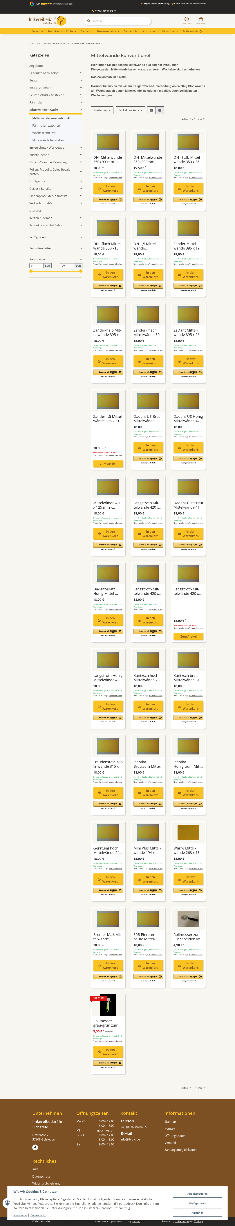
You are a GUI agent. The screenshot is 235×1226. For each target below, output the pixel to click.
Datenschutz (38, 1215)
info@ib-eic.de (130, 1139)
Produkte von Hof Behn (45, 225)
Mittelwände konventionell (51, 118)
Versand (170, 1143)
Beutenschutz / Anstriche (46, 95)
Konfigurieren (197, 1203)
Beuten (34, 80)
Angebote (36, 66)
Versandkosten (115, 177)
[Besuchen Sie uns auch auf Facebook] (35, 1147)
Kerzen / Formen (40, 218)
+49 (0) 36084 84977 (105, 10)
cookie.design (182, 1221)
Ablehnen (197, 1212)
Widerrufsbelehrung (46, 1183)
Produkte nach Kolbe (43, 73)
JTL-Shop (198, 1221)
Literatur (35, 211)
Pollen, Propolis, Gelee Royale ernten (49, 172)
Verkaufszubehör (41, 203)
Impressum (20, 1215)
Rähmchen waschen (46, 125)
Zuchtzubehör (39, 155)
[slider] (31, 271)
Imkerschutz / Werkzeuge (46, 147)
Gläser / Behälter (41, 189)
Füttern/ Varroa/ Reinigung (48, 162)
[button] (187, 21)
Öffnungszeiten (175, 1136)
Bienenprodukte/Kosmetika (48, 196)
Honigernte (37, 181)
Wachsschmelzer (44, 133)
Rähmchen (36, 102)
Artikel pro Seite (129, 110)
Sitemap (170, 1122)
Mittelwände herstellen (48, 140)
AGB (35, 1169)
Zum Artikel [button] (108, 464)
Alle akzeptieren (197, 1193)
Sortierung (100, 110)
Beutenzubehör (40, 88)
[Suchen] (88, 21)
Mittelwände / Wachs (44, 110)
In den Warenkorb (110, 188)
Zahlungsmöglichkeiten (180, 1150)
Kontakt (169, 1129)
